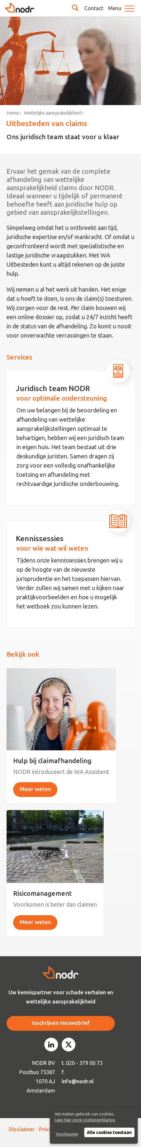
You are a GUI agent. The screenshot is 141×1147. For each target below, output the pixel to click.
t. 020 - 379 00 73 (82, 1063)
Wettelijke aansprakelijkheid (52, 113)
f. (63, 1072)
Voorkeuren (67, 1134)
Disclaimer (21, 1129)
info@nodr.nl (78, 1081)
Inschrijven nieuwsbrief (61, 1023)
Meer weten (35, 789)
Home (13, 113)
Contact (93, 8)
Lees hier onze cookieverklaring (85, 1119)
